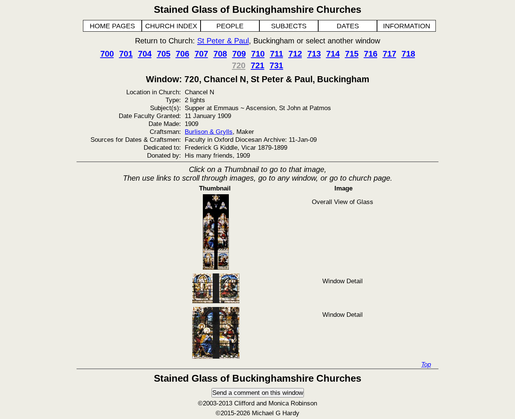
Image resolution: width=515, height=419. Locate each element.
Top (426, 364)
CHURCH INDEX (171, 26)
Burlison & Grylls (209, 131)
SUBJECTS (289, 26)
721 (257, 65)
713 (314, 53)
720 (238, 65)
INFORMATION (406, 26)
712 (295, 53)
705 (163, 53)
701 (126, 53)
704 (145, 53)
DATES (348, 26)
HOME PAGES (112, 26)
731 (276, 65)
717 (389, 53)
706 (182, 53)
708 (220, 53)
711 (276, 53)
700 (107, 53)
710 (258, 53)
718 (408, 53)
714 (333, 53)
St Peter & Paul (223, 41)
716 (370, 53)
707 (201, 53)
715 (352, 53)
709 (239, 53)
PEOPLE (230, 26)
